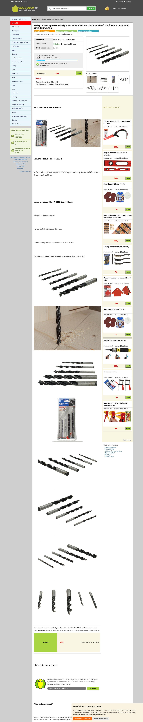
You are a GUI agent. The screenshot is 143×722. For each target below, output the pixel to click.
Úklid (13, 89)
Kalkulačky (20, 168)
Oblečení (14, 93)
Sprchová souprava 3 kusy (20, 162)
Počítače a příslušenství (19, 100)
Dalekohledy (15, 34)
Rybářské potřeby (17, 108)
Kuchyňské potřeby (18, 81)
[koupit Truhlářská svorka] (117, 385)
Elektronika (15, 46)
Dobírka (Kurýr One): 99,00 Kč (47, 82)
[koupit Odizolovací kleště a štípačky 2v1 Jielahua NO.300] (117, 416)
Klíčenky (14, 77)
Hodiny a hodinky (17, 58)
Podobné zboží (109, 456)
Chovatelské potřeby (18, 62)
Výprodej (15, 23)
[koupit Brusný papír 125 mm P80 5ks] (117, 322)
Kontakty (107, 455)
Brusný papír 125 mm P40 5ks (114, 184)
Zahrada (14, 120)
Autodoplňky (15, 31)
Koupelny (15, 73)
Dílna (43, 19)
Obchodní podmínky (110, 447)
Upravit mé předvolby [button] (100, 719)
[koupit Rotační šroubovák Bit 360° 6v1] (117, 353)
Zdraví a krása (16, 124)
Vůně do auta (20, 166)
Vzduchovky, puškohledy (19, 116)
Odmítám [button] (87, 719)
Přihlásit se (128, 1)
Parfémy (14, 97)
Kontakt (25, 1)
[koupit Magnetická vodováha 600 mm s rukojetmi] (117, 165)
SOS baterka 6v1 (20, 164)
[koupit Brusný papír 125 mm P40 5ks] (117, 197)
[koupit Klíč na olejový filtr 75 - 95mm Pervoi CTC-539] (117, 134)
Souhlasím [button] (78, 719)
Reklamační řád (109, 449)
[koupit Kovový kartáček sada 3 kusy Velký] (117, 259)
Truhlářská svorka (110, 372)
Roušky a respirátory (18, 104)
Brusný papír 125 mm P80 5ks (114, 309)
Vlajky (14, 112)
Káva (13, 69)
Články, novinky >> (25, 171)
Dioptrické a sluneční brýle (20, 42)
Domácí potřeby (17, 38)
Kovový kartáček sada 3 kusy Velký (116, 247)
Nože (13, 85)
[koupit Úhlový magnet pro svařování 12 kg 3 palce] (117, 291)
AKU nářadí (15, 27)
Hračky (14, 66)
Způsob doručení (110, 453)
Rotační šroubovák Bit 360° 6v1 (115, 340)
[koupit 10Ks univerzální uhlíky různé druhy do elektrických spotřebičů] (117, 228)
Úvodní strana (16, 1)
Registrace (120, 1)
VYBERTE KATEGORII (19, 19)
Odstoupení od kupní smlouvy (113, 451)
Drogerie (14, 54)
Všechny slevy (127, 440)
